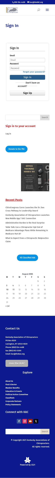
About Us (9, 381)
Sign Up (27, 93)
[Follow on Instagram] (24, 421)
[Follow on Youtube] (30, 421)
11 (14, 289)
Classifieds (10, 398)
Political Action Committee (17, 394)
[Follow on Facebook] (19, 421)
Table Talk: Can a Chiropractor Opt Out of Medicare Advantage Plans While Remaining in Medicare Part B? (27, 230)
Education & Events (14, 391)
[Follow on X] (36, 421)
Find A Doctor (11, 384)
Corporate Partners (13, 401)
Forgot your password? (34, 72)
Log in (8, 134)
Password (14, 64)
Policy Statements (13, 405)
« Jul (7, 306)
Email (12, 55)
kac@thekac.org (18, 354)
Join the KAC (17, 363)
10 (7, 289)
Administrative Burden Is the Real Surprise (25, 223)
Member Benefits (13, 388)
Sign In (27, 77)
